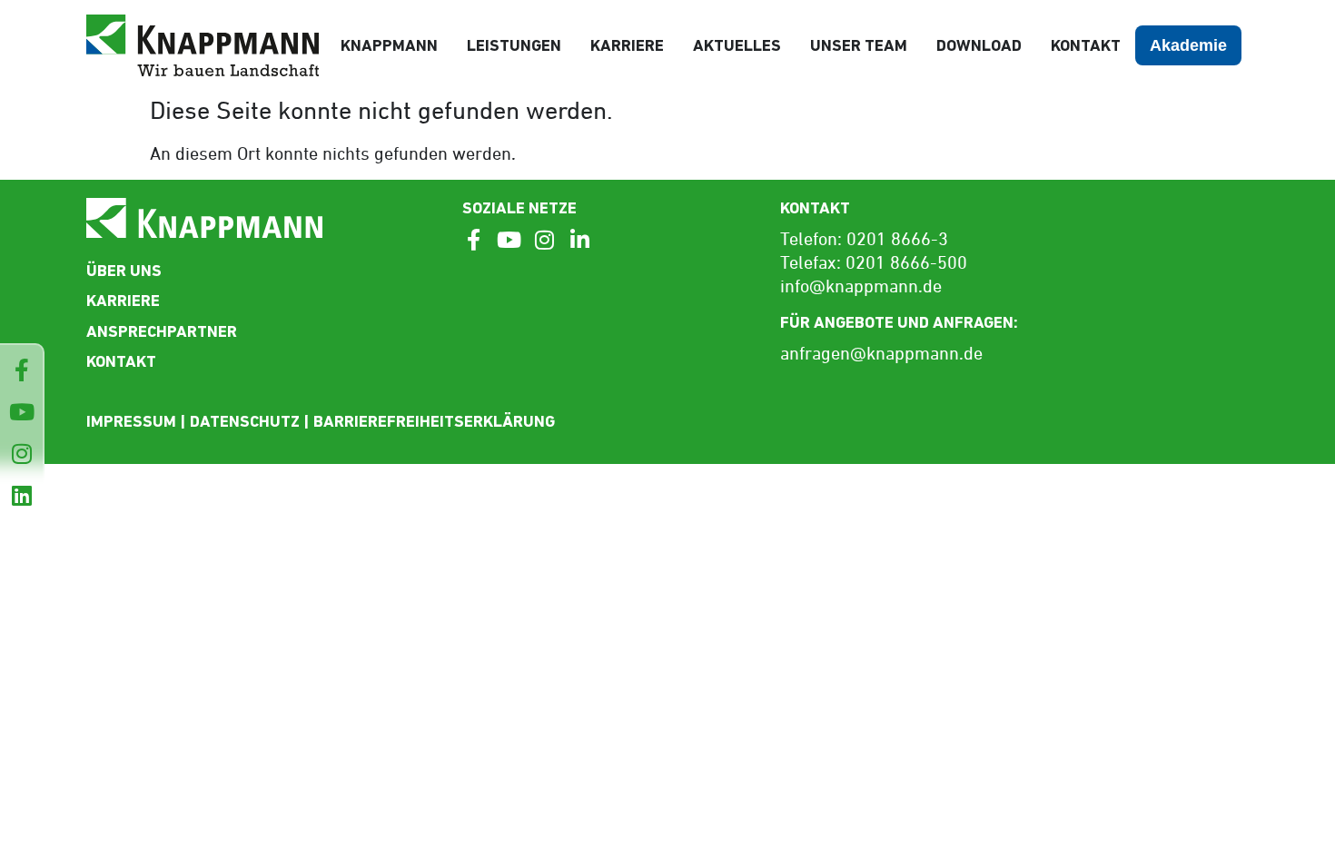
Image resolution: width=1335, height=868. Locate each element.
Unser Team (858, 44)
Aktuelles (737, 44)
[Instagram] (21, 453)
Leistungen (514, 44)
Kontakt (1086, 44)
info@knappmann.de (861, 288)
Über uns (124, 270)
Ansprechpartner (161, 330)
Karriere (627, 44)
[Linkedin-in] (579, 240)
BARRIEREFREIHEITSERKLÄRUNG (434, 420)
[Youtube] (21, 412)
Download (979, 44)
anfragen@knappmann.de (881, 355)
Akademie (1188, 45)
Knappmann (389, 44)
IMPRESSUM (131, 420)
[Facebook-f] (21, 370)
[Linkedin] (21, 495)
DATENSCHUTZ (245, 420)
